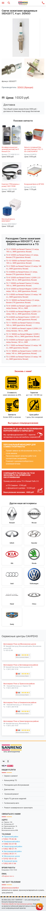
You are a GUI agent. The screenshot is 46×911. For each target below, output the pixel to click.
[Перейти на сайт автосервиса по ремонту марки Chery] (34, 597)
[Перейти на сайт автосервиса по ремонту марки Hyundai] (34, 536)
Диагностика (9, 789)
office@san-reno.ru (8, 876)
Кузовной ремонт (11, 794)
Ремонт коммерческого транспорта (18, 808)
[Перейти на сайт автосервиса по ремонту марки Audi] (12, 576)
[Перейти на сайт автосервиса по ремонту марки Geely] (12, 617)
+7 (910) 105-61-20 (9, 859)
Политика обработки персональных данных (17, 904)
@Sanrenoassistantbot (10, 888)
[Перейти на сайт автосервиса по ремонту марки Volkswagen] (34, 576)
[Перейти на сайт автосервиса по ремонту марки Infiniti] (12, 536)
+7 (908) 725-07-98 (9, 844)
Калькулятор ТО (10, 780)
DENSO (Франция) (25, 87)
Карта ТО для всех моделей (15, 799)
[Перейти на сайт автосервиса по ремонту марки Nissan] (34, 515)
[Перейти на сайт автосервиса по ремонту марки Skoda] (34, 556)
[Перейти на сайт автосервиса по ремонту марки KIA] (12, 556)
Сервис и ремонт (11, 776)
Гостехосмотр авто (11, 803)
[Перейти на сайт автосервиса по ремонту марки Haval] (12, 597)
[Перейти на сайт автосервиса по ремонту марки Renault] (12, 515)
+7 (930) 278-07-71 (9, 854)
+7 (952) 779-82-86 (9, 839)
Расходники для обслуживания (16, 785)
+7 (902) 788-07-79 (9, 849)
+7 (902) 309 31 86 (9, 863)
